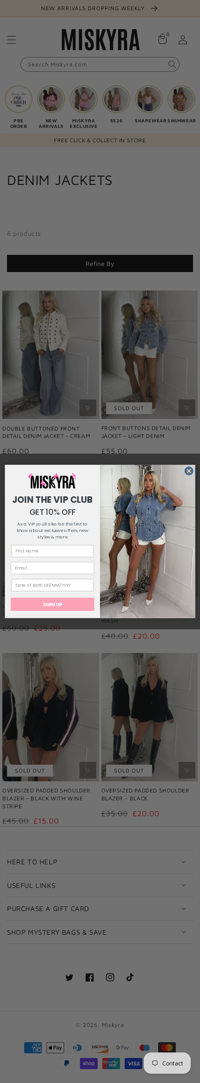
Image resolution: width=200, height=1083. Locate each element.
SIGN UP (52, 604)
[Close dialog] (189, 471)
